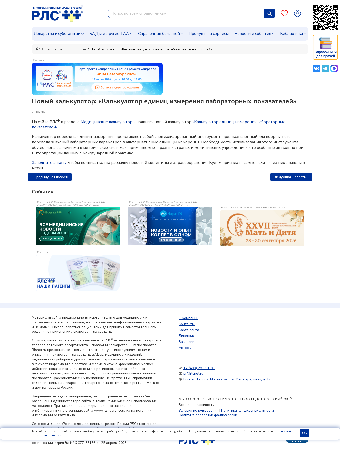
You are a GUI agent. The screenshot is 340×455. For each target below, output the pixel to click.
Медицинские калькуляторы (108, 121)
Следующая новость (290, 177)
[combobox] (186, 13)
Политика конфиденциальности (247, 410)
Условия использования (198, 410)
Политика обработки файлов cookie (208, 415)
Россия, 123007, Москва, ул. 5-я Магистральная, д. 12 (227, 379)
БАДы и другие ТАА (109, 33)
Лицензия (187, 335)
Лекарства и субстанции (57, 33)
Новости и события (252, 33)
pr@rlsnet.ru (193, 373)
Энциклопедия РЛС (55, 49)
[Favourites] (284, 13)
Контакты (187, 324)
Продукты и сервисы (209, 33)
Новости (79, 49)
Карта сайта (189, 330)
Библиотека (291, 33)
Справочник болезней (159, 33)
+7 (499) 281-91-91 (199, 368)
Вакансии (186, 341)
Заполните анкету (49, 162)
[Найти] (269, 13)
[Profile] (299, 13)
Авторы (185, 347)
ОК (304, 433)
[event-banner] (262, 228)
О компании (188, 318)
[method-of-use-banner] (97, 78)
